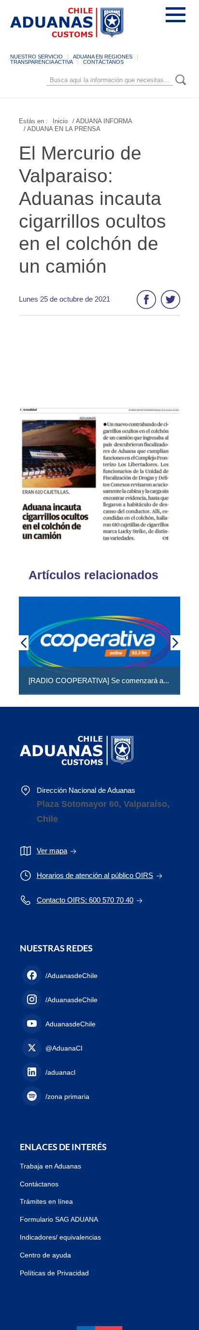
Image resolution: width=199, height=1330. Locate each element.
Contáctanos (39, 1184)
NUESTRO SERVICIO (36, 56)
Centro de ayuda (45, 1255)
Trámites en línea (46, 1201)
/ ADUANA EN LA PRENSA (62, 128)
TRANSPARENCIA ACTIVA (41, 62)
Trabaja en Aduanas (50, 1166)
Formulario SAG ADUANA (59, 1219)
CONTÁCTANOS (103, 62)
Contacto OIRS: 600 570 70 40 (85, 900)
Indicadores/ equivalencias (60, 1237)
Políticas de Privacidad (54, 1273)
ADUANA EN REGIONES (102, 56)
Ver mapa (52, 851)
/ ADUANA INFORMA (102, 121)
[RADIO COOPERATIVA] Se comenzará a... (98, 680)
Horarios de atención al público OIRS (95, 875)
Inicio (60, 121)
